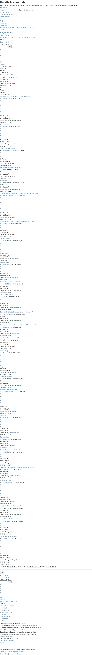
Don (13, 446)
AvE (4, 77)
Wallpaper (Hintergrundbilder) (9, 389)
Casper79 (6, 224)
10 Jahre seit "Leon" (6, 480)
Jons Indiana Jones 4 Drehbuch (10, 450)
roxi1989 (5, 538)
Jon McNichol (7, 150)
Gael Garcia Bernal (6, 377)
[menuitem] (8, 14)
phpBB (10, 650)
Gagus (5, 353)
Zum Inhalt (3, 7)
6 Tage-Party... (4, 351)
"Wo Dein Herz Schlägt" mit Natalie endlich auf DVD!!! (17, 467)
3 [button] (0, 53)
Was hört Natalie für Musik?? (9, 519)
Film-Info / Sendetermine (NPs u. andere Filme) (15, 96)
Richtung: (43, 566)
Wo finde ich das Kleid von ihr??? (10, 167)
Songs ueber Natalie (6, 295)
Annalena (15, 258)
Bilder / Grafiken (5, 239)
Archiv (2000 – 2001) (6, 75)
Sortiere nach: (22, 566)
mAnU (5, 297)
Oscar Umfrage (5, 437)
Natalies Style (4, 262)
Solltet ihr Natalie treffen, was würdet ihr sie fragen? (16, 312)
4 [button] (0, 55)
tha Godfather (16, 476)
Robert (5, 127)
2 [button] (0, 51)
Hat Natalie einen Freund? (8, 536)
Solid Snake (7, 521)
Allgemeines (6, 32)
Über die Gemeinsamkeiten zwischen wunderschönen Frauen (19, 193)
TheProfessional (8, 392)
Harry (14, 372)
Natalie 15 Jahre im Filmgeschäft (10, 506)
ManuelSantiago (8, 196)
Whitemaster (7, 482)
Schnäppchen (4, 124)
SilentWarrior (16, 189)
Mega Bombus (7, 314)
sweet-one (6, 417)
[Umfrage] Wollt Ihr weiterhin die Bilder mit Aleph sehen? (18, 325)
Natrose (5, 264)
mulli (4, 170)
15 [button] (1, 62)
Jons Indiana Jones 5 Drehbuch (10, 282)
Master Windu (16, 120)
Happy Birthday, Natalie (7, 148)
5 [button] (0, 58)
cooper (5, 99)
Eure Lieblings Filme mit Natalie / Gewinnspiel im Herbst (18, 221)
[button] (4, 42)
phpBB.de (22, 652)
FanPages (3, 415)
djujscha (5, 469)
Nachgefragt (4, 180)
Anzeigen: (3, 566)
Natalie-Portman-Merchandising (10, 338)
